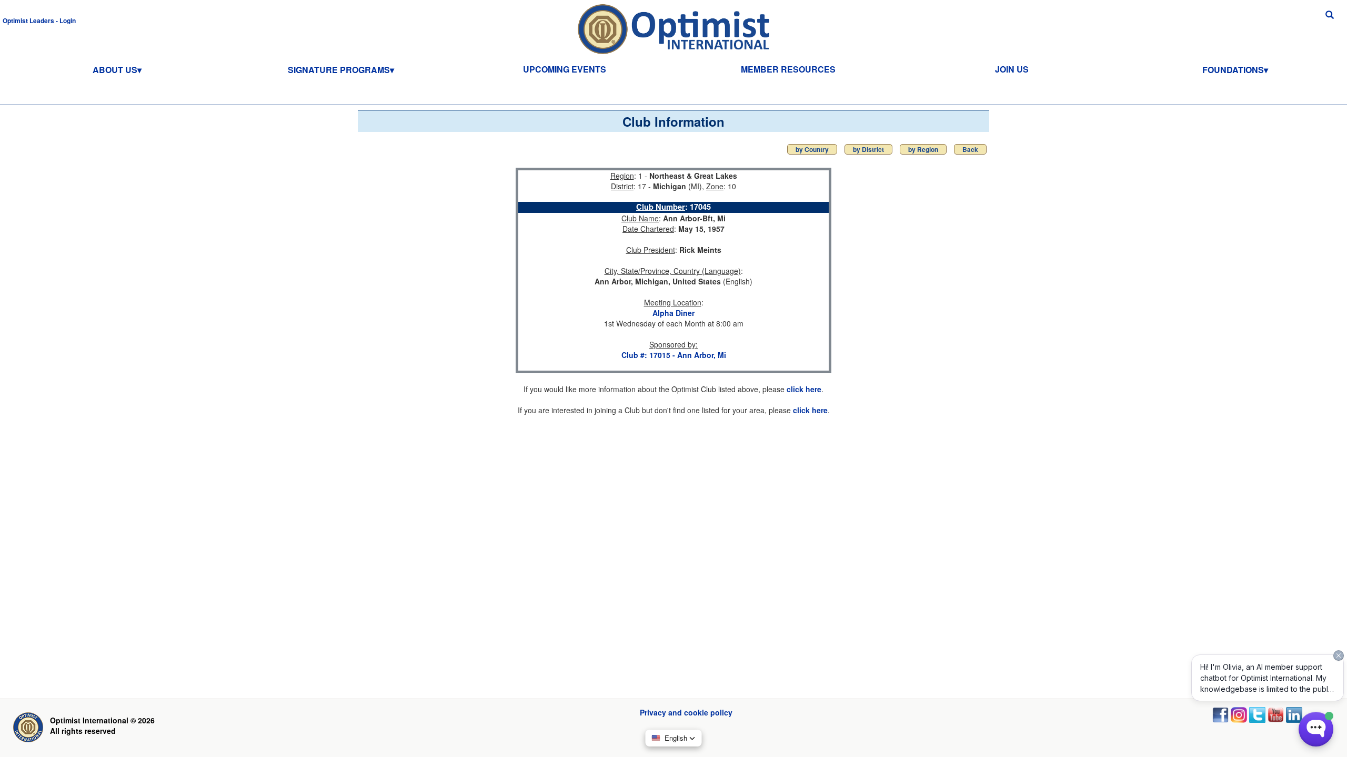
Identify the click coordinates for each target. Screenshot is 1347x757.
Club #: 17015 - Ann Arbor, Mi (673, 355)
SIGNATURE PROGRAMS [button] (339, 70)
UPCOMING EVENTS (564, 69)
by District (868, 149)
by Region (923, 149)
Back (970, 149)
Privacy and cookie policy (686, 712)
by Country (812, 149)
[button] (39, 20)
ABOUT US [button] (115, 70)
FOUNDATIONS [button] (1233, 70)
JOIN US (1012, 69)
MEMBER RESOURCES (788, 69)
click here (804, 389)
